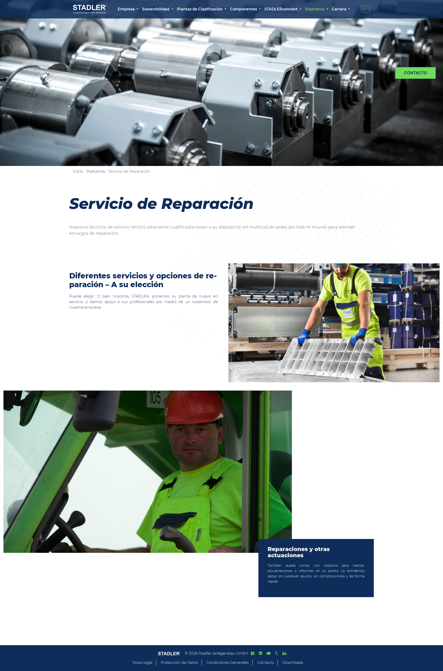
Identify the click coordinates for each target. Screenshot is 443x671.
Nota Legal (142, 662)
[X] (276, 653)
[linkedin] (260, 653)
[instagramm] (284, 653)
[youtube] (268, 653)
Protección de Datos (179, 662)
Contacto (265, 662)
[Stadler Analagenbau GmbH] (90, 9)
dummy (415, 73)
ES (364, 9)
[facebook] (252, 653)
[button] (128, 9)
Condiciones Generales (228, 662)
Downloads (292, 662)
